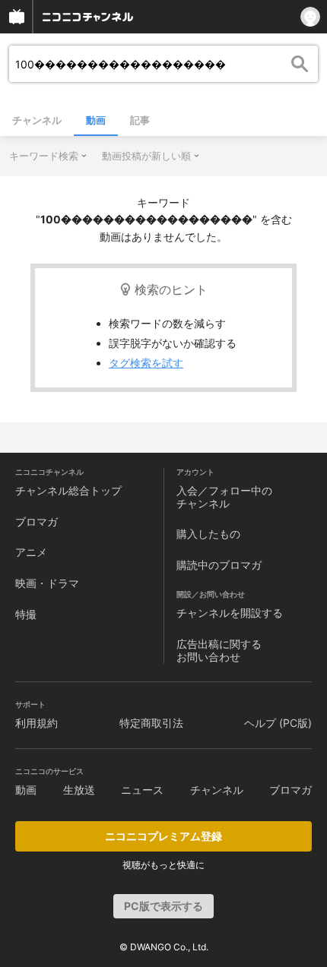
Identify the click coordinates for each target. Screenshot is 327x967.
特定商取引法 (151, 722)
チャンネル (37, 120)
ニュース (142, 789)
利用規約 (36, 722)
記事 (140, 120)
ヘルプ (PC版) (278, 722)
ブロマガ (36, 521)
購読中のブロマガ (219, 564)
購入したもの (208, 533)
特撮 (26, 614)
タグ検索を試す (146, 362)
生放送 (79, 789)
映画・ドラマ (47, 583)
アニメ (31, 551)
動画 (96, 120)
